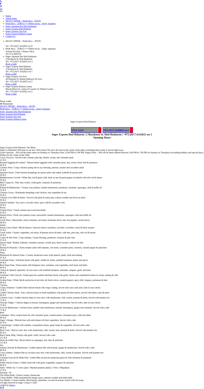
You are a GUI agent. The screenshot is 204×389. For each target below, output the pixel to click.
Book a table (5, 101)
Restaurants (25, 111)
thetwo (12, 385)
